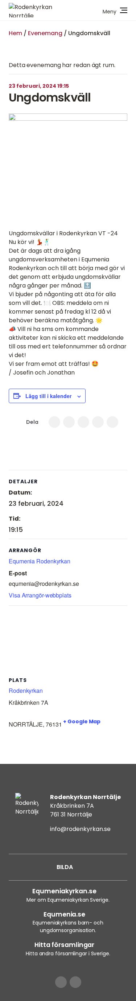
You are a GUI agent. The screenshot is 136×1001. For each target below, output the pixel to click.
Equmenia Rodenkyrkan (39, 561)
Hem (15, 33)
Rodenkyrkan (26, 690)
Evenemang (45, 33)
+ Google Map (81, 721)
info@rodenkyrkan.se (80, 829)
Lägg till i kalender (48, 396)
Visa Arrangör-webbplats (40, 595)
